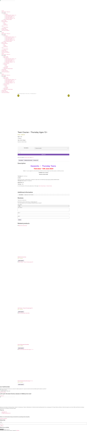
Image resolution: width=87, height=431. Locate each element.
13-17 (33, 157)
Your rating (20, 204)
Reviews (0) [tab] (36, 160)
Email (19, 216)
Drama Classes (22, 93)
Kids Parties (6, 24)
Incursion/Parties (5, 21)
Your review (20, 207)
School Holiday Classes (8, 19)
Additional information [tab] (28, 160)
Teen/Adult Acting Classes (8, 68)
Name (19, 212)
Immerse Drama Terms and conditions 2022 (13, 415)
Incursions (5, 64)
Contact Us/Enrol (5, 29)
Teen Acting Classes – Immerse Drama (45, 185)
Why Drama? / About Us (6, 11)
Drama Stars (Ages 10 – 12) (10, 18)
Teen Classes (6, 27)
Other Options (6, 57)
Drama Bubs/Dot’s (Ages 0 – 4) (10, 15)
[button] (43, 31)
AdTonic (17, 430)
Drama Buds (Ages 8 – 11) (9, 17)
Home (3, 10)
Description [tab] (21, 160)
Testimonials (4, 28)
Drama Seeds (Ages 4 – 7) (9, 16)
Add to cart (43, 154)
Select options (20, 260)
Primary (5, 23)
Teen (2, 47)
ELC (4, 22)
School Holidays (6, 63)
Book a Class (4, 20)
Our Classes (6, 35)
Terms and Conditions (5, 30)
